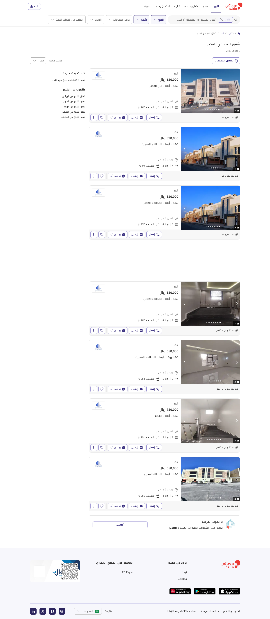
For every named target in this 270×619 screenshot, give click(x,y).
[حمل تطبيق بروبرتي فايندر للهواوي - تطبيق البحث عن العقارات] (180, 591)
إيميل (134, 117)
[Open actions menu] (93, 117)
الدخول (34, 6)
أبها (222, 33)
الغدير (228, 19)
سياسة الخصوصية (210, 611)
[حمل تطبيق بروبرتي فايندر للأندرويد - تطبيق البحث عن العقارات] (205, 591)
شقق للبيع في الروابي (73, 96)
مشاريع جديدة (191, 6)
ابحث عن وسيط (162, 6)
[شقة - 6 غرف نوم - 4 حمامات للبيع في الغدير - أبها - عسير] (164, 212)
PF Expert (128, 572)
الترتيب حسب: (55, 60)
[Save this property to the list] (101, 117)
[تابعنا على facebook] (52, 611)
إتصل (152, 117)
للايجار (206, 6)
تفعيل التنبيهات (224, 60)
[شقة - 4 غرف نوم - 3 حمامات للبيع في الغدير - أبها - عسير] (164, 154)
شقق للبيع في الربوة (74, 106)
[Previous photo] (184, 91)
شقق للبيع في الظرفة (73, 111)
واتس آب (115, 117)
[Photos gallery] (210, 91)
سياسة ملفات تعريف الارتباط (181, 611)
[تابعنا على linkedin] (33, 611)
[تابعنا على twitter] (42, 611)
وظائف (182, 578)
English (109, 611)
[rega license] (55, 571)
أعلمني (120, 524)
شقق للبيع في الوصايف (73, 117)
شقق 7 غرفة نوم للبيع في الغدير (68, 80)
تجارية (177, 6)
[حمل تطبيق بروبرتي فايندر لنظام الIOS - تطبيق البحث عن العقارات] (229, 591)
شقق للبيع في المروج (74, 101)
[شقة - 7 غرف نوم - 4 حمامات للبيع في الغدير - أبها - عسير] (164, 95)
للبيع (216, 6)
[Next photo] (236, 91)
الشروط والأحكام (231, 611)
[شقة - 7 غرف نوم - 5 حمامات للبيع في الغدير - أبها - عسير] (164, 367)
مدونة (147, 6)
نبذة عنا (182, 572)
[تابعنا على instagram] (62, 611)
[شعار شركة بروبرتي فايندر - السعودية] (234, 6)
